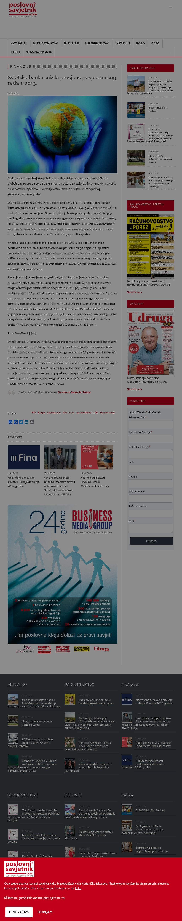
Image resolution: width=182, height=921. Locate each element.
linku (78, 888)
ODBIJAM (45, 912)
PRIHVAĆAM (19, 912)
